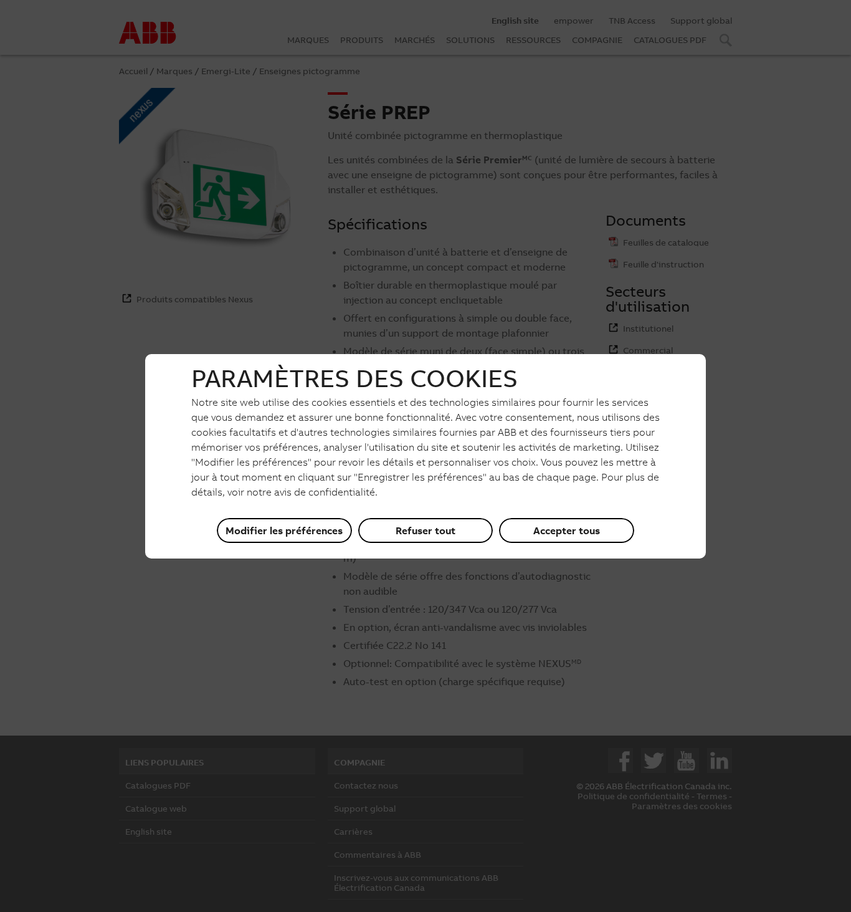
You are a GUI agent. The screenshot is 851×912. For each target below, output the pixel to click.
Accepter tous (566, 530)
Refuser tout (425, 530)
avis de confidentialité (324, 492)
